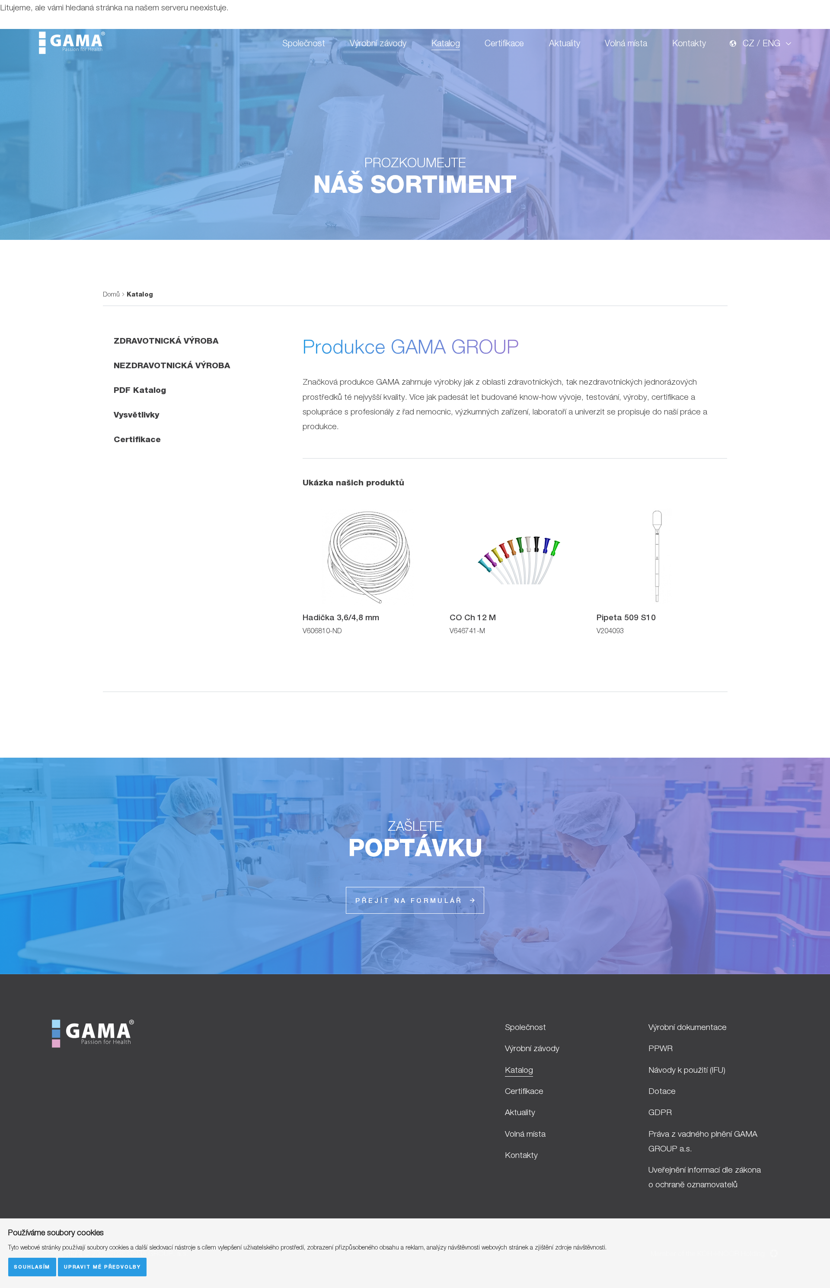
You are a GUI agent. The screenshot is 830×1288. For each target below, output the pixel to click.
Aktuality (564, 43)
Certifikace (504, 43)
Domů (111, 294)
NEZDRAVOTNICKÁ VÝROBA (172, 365)
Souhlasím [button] (32, 1266)
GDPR (660, 1112)
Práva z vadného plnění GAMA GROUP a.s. (702, 1141)
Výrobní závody (378, 43)
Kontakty (689, 43)
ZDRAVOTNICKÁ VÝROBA (166, 340)
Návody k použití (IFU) (686, 1069)
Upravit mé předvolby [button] (102, 1266)
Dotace (662, 1091)
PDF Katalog (140, 390)
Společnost (303, 43)
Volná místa (626, 43)
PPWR (660, 1048)
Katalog (445, 43)
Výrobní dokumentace (687, 1027)
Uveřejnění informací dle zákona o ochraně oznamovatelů (704, 1177)
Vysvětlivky (136, 414)
